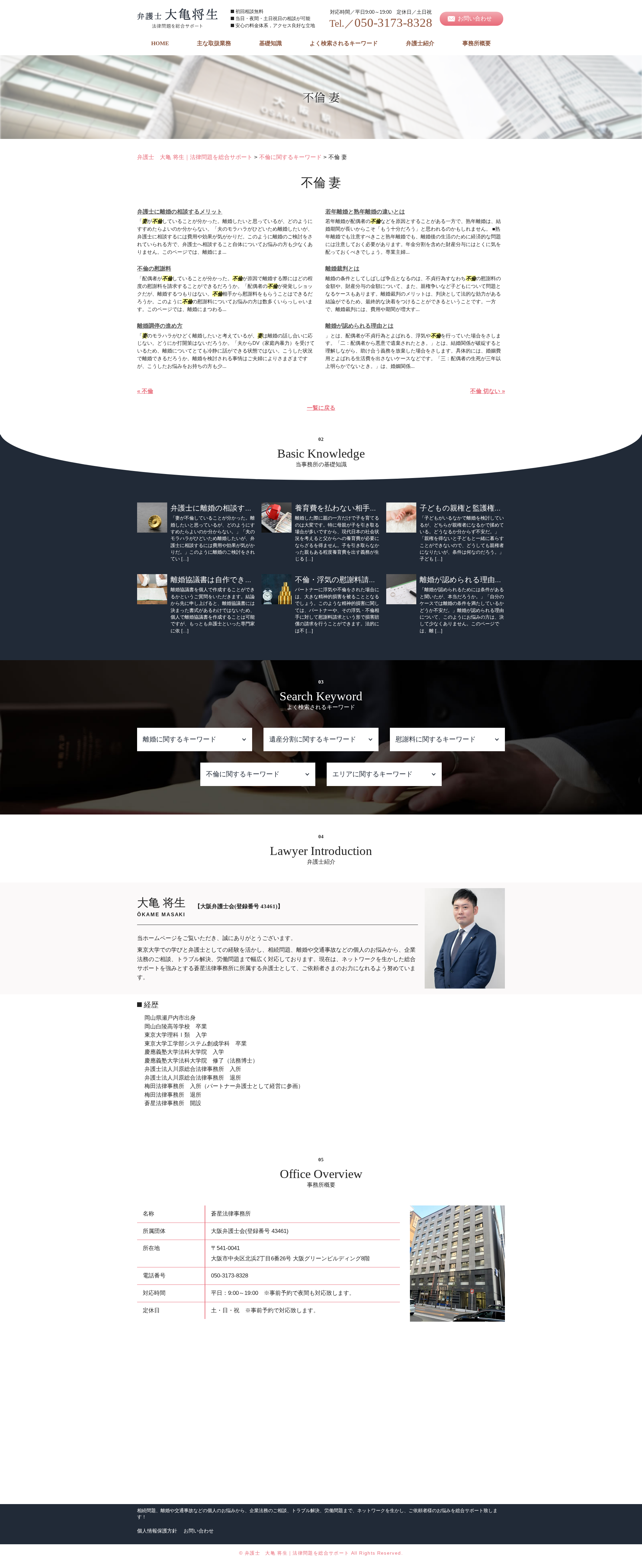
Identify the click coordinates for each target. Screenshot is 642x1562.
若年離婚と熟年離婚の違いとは (365, 212)
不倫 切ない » (487, 391)
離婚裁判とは (342, 268)
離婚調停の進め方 (160, 326)
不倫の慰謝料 (154, 268)
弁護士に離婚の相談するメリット (179, 212)
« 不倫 (145, 391)
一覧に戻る (321, 408)
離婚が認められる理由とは (359, 326)
